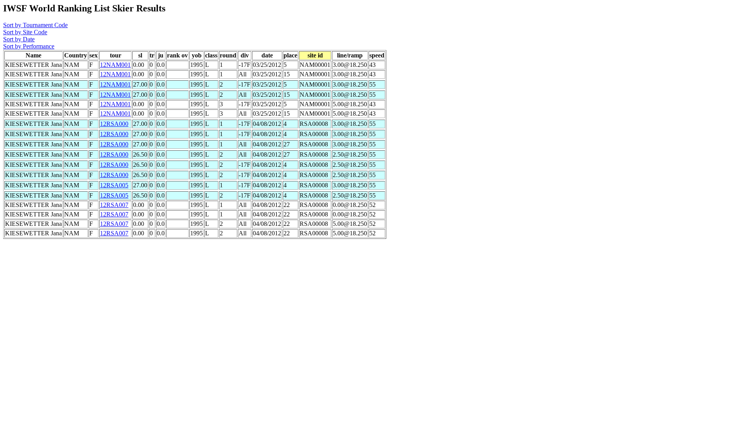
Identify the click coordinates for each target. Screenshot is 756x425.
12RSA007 (114, 204)
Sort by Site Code (25, 32)
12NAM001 (115, 64)
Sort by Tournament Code (35, 25)
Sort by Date (19, 39)
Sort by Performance (28, 46)
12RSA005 (114, 185)
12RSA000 (114, 123)
